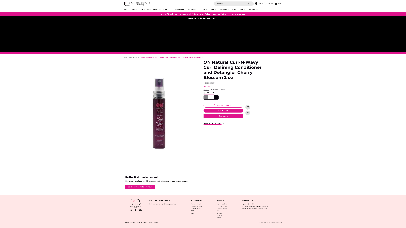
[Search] (249, 3)
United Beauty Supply (276, 222)
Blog (192, 213)
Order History (195, 208)
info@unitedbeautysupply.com (257, 208)
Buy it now (223, 116)
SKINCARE (224, 10)
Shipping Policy (222, 208)
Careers (219, 213)
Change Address (196, 206)
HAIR (125, 10)
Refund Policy (153, 222)
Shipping (206, 89)
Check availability (225, 105)
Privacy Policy (142, 222)
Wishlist (193, 211)
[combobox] (234, 3)
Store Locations (222, 204)
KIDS (234, 10)
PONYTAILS (144, 10)
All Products (134, 57)
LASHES (204, 10)
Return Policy (221, 211)
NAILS (213, 10)
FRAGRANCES (179, 10)
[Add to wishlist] (248, 107)
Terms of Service (129, 222)
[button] (126, 9)
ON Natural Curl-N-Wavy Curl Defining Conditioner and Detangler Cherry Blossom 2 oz (172, 57)
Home (125, 57)
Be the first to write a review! (140, 187)
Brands (219, 217)
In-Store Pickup (222, 206)
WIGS (134, 10)
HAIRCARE (192, 10)
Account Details (196, 204)
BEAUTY (166, 10)
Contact (219, 215)
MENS (242, 10)
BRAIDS (156, 10)
